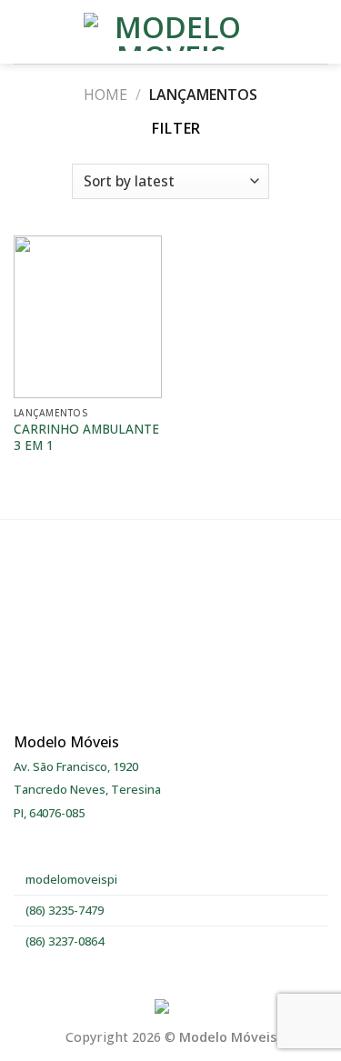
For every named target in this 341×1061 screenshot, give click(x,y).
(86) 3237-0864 (63, 941)
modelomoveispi (70, 879)
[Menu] (24, 31)
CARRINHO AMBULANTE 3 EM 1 (86, 437)
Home (105, 95)
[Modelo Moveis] (171, 32)
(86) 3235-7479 (63, 910)
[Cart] (318, 32)
